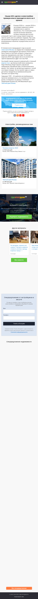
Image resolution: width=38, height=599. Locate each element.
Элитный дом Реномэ (8, 83)
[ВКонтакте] (15, 115)
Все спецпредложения (19, 588)
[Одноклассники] (18, 115)
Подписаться (19, 105)
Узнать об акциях (19, 323)
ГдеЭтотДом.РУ (11, 90)
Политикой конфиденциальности (19, 332)
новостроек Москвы (7, 50)
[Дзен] (23, 115)
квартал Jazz (5, 63)
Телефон (5, 315)
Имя (4, 308)
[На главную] (12, 2)
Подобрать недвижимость (19, 216)
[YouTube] (20, 115)
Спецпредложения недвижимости (19, 342)
